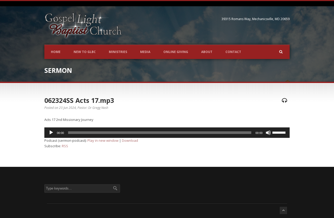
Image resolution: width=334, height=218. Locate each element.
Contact (233, 52)
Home (56, 52)
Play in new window (102, 140)
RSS (65, 146)
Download (130, 140)
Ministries (118, 52)
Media (145, 52)
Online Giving (175, 52)
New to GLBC (85, 52)
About (206, 52)
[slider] (279, 132)
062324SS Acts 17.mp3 (79, 100)
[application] (167, 132)
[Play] (51, 132)
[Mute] (268, 132)
